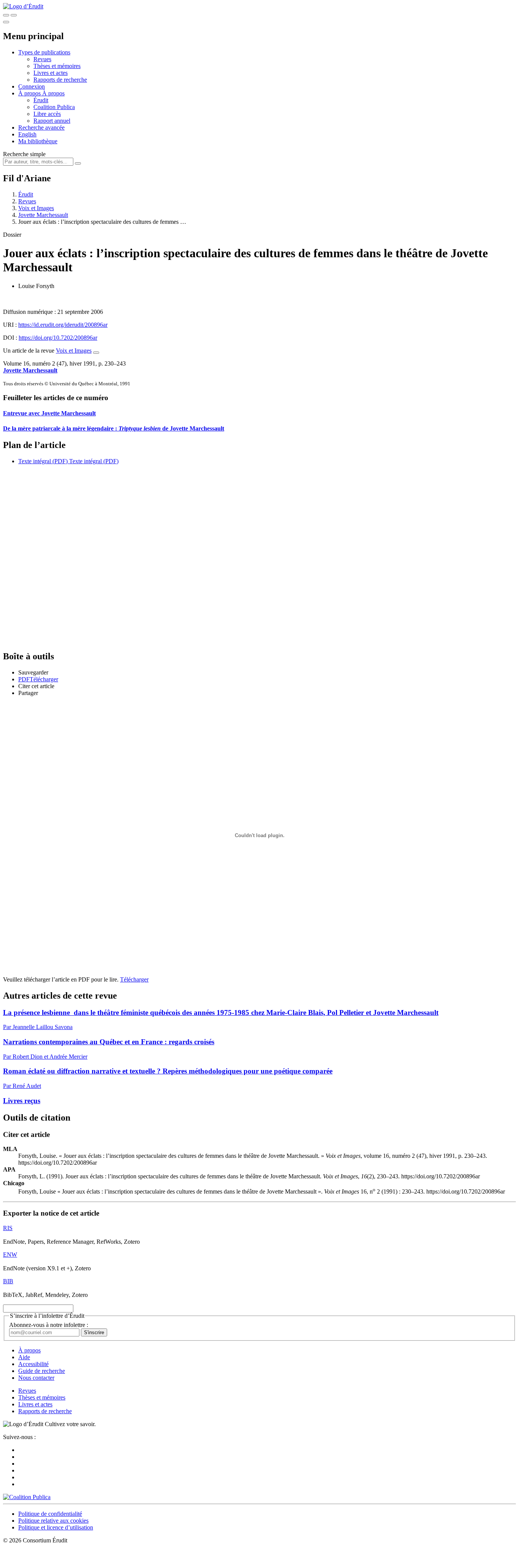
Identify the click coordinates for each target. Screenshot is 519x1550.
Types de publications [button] (44, 52)
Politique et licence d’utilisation (55, 1527)
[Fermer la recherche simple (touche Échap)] (14, 15)
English (27, 134)
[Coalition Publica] (27, 1497)
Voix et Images (36, 208)
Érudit (40, 100)
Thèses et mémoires (57, 66)
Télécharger (134, 979)
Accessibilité (33, 1364)
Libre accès (47, 114)
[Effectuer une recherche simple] (6, 15)
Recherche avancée (41, 127)
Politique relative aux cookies (53, 1520)
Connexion (31, 86)
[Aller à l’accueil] (23, 6)
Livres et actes (50, 73)
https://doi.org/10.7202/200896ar (58, 337)
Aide (24, 1357)
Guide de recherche (41, 1371)
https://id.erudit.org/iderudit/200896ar (63, 324)
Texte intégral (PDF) (43, 461)
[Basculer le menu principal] (6, 22)
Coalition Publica (54, 107)
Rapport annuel (51, 120)
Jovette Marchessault (43, 215)
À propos (53, 93)
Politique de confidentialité (50, 1513)
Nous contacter (36, 1377)
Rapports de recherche (60, 79)
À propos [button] (30, 93)
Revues (42, 59)
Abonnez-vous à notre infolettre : (48, 1325)
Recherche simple (24, 154)
